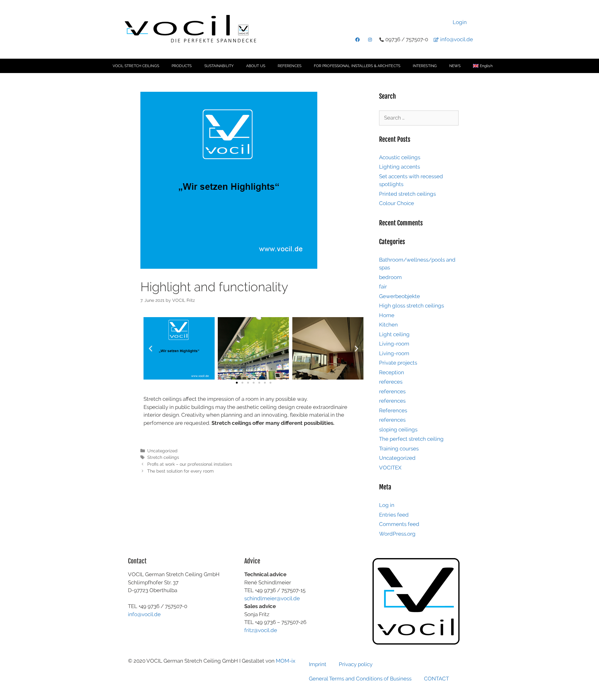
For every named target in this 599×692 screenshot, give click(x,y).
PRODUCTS (182, 66)
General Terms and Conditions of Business (360, 678)
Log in (386, 505)
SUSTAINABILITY (219, 66)
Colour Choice (396, 203)
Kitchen (388, 324)
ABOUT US (255, 66)
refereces (390, 382)
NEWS (454, 66)
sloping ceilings (398, 429)
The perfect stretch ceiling (411, 439)
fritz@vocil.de (260, 630)
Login (460, 22)
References (393, 410)
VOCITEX (390, 467)
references (392, 391)
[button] (150, 348)
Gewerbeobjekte (399, 296)
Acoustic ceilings (399, 157)
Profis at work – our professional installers (189, 464)
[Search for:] (419, 118)
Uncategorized (162, 450)
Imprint (317, 664)
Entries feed (394, 515)
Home (386, 315)
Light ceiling (394, 334)
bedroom (390, 277)
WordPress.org (397, 534)
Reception (391, 372)
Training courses (399, 448)
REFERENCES (289, 66)
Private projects (398, 363)
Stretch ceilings (163, 457)
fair (383, 286)
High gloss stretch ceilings (411, 305)
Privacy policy (356, 664)
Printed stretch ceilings (407, 194)
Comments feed (399, 524)
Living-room (394, 344)
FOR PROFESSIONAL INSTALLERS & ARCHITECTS (357, 66)
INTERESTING (425, 66)
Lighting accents (399, 167)
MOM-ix (285, 661)
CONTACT (436, 678)
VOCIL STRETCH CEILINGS (136, 66)
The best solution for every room (180, 471)
